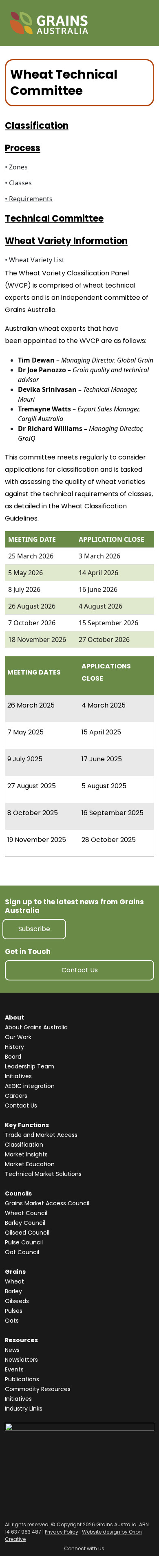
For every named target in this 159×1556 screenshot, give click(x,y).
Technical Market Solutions (43, 1174)
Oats (12, 1320)
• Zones (16, 167)
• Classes (18, 182)
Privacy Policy (61, 1531)
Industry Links (23, 1408)
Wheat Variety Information (66, 241)
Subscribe (34, 929)
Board (13, 1057)
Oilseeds (17, 1301)
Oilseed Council (27, 1233)
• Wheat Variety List (34, 259)
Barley (13, 1291)
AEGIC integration (30, 1086)
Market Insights (26, 1154)
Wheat (14, 1281)
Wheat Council (26, 1213)
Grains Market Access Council (47, 1203)
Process (22, 148)
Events (14, 1369)
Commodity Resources (38, 1389)
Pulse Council (24, 1242)
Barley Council (25, 1223)
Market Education (30, 1164)
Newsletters (21, 1360)
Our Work (18, 1037)
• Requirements (29, 198)
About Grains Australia (36, 1027)
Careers (16, 1096)
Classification (36, 125)
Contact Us (80, 970)
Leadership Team (29, 1066)
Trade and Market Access (41, 1135)
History (14, 1047)
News (12, 1350)
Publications (22, 1379)
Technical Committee (54, 218)
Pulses (13, 1311)
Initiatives (18, 1076)
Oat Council (22, 1252)
